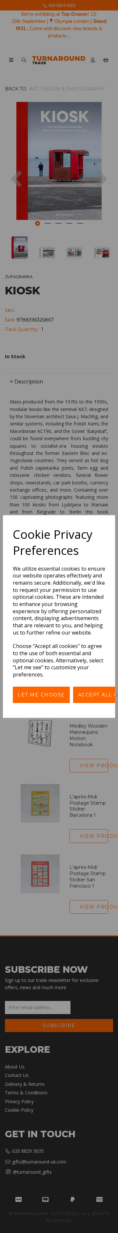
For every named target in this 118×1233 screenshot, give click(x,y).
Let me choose (41, 695)
